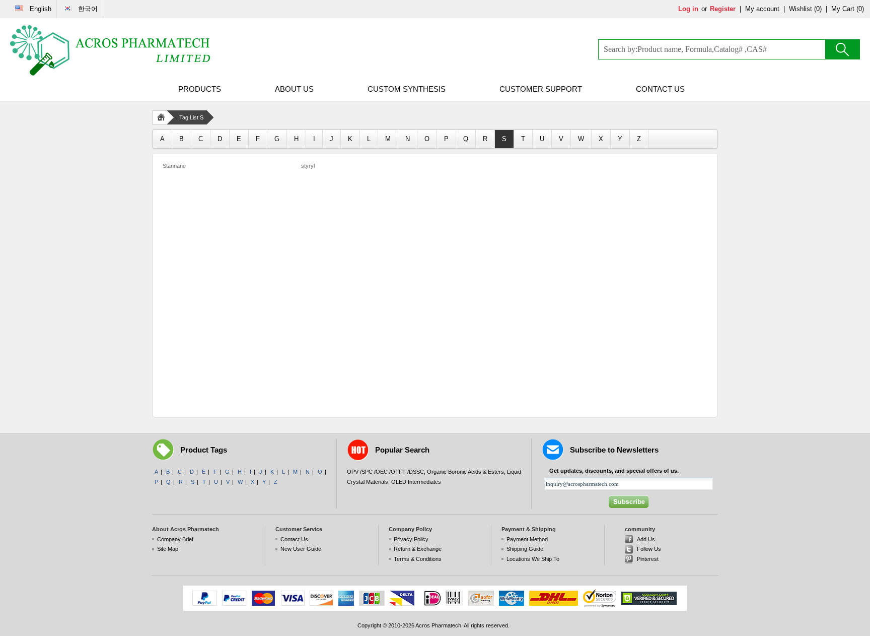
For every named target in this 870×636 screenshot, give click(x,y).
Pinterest (648, 559)
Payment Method (527, 539)
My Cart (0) (847, 9)
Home (163, 117)
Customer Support (540, 89)
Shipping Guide (524, 549)
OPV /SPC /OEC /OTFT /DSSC (385, 472)
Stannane (174, 166)
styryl (308, 166)
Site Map (167, 549)
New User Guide (300, 549)
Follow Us (649, 549)
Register (723, 9)
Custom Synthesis (407, 89)
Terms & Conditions (418, 559)
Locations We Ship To (532, 559)
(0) (818, 9)
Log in (688, 9)
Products (199, 89)
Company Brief (175, 539)
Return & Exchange (418, 549)
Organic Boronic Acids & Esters (465, 472)
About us (294, 89)
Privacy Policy (411, 539)
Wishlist (800, 9)
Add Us (646, 539)
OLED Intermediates (416, 482)
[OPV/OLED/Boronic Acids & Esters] (110, 50)
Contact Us (660, 89)
